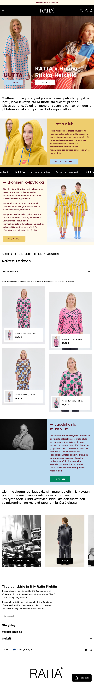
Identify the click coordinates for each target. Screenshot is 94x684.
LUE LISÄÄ (60, 479)
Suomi (5, 649)
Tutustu (13, 82)
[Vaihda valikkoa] (2, 10)
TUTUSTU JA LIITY (64, 161)
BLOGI (64, 560)
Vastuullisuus (21, 560)
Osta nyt (45, 82)
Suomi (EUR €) (23, 649)
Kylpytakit (14, 239)
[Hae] (81, 10)
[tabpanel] (47, 347)
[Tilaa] (54, 616)
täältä (41, 608)
